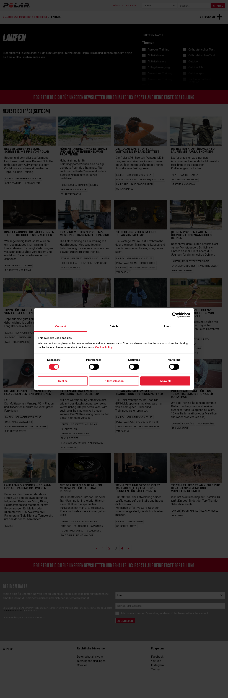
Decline (63, 380)
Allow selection (114, 380)
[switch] (94, 367)
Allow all (165, 380)
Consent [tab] (60, 326)
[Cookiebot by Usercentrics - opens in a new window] (174, 315)
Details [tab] (114, 326)
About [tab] (167, 326)
